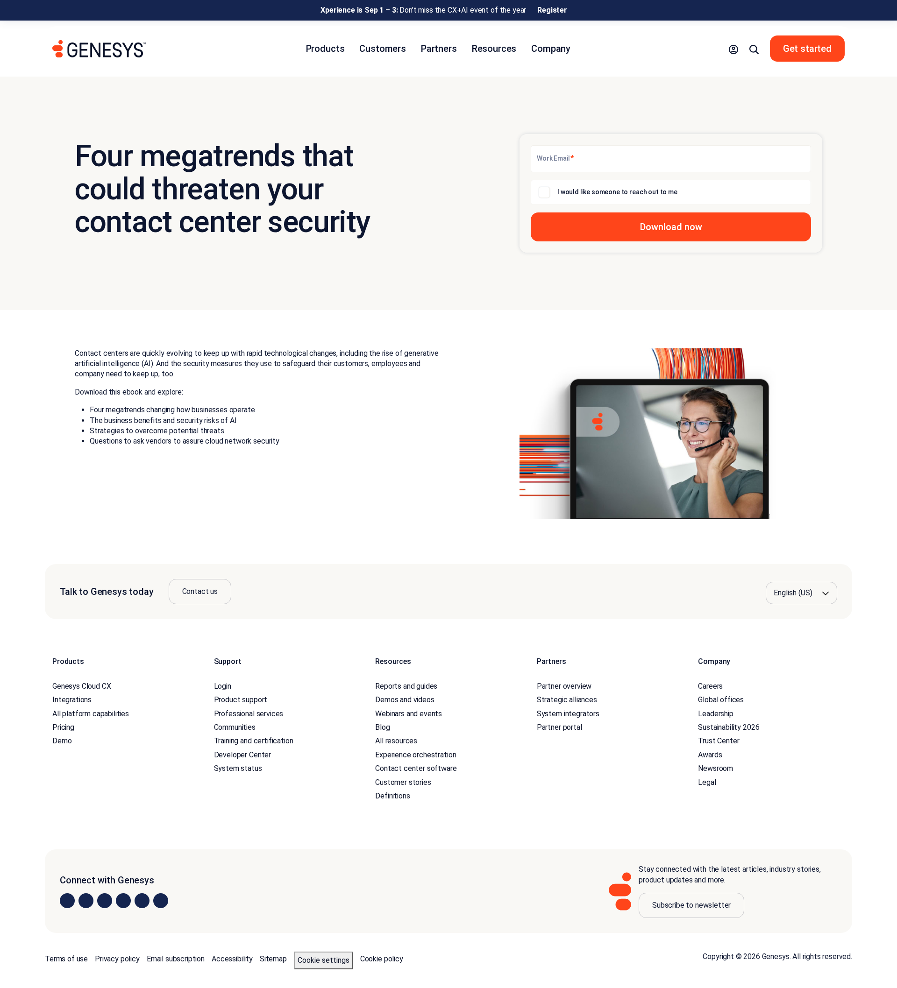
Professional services (249, 713)
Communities (235, 727)
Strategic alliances (567, 699)
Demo (61, 740)
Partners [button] (439, 48)
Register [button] (552, 10)
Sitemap (273, 958)
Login (222, 686)
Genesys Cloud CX (81, 686)
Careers (710, 686)
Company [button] (550, 48)
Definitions (392, 795)
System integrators (568, 713)
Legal (707, 782)
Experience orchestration (415, 754)
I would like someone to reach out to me (617, 192)
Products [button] (325, 48)
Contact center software (415, 768)
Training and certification (253, 740)
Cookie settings (323, 960)
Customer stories (403, 782)
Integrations (72, 699)
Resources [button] (494, 48)
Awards (710, 754)
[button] (733, 48)
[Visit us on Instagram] (85, 900)
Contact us (200, 591)
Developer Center (242, 754)
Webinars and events (408, 713)
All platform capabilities (90, 713)
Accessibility (232, 958)
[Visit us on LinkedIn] (67, 900)
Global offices (721, 699)
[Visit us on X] (104, 900)
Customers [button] (382, 48)
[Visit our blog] (160, 900)
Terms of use (66, 958)
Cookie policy (381, 958)
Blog (382, 727)
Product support (241, 699)
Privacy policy (117, 958)
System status (238, 768)
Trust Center (718, 740)
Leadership (715, 713)
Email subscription (176, 958)
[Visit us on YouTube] (142, 900)
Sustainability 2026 (728, 727)
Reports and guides (406, 686)
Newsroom (715, 768)
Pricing (63, 727)
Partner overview (564, 686)
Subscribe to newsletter (691, 905)
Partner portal (559, 727)
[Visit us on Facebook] (123, 900)
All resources (396, 740)
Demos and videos (404, 699)
